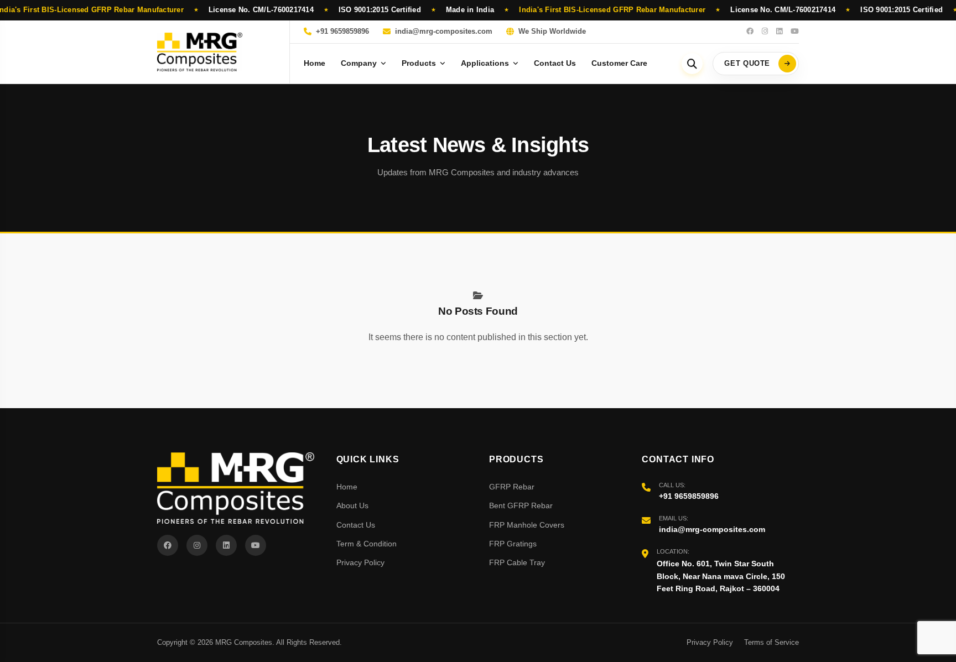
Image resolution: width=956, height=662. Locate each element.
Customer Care (619, 63)
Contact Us (555, 63)
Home (314, 63)
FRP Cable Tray (517, 562)
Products (419, 63)
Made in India (470, 10)
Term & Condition (366, 543)
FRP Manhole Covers (526, 524)
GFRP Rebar (511, 486)
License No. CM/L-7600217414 (261, 10)
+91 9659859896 (342, 31)
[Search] (692, 63)
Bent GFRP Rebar (521, 505)
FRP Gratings (513, 543)
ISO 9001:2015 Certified (380, 10)
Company (359, 63)
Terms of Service (771, 642)
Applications (485, 63)
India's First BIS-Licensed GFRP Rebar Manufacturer (612, 10)
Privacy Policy (360, 562)
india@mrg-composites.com (443, 31)
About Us (352, 505)
